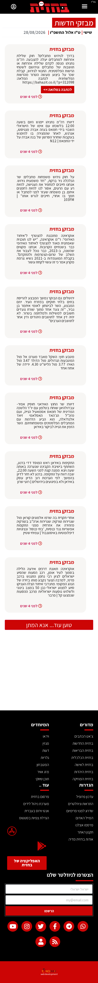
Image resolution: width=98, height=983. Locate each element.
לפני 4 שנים (29, 96)
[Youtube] (12, 926)
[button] (84, 7)
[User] (40, 941)
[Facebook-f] (54, 926)
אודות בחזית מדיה (81, 839)
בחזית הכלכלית (82, 757)
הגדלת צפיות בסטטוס (34, 817)
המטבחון (43, 764)
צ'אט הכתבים (83, 736)
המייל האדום (84, 817)
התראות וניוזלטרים (80, 803)
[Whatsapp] (83, 926)
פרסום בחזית (40, 796)
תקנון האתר (85, 832)
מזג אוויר (43, 771)
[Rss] (54, 941)
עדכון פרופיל (84, 796)
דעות (45, 750)
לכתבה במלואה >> (57, 89)
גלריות (45, 757)
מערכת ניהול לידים (36, 803)
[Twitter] (40, 926)
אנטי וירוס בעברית (36, 810)
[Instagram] (26, 926)
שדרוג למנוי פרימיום (79, 810)
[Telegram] (69, 926)
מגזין (46, 743)
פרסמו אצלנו (84, 825)
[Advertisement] (49, 675)
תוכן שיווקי (42, 778)
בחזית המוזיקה (83, 778)
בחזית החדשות (83, 743)
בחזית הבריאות (82, 750)
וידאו (46, 736)
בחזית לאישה (84, 764)
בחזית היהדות (83, 771)
